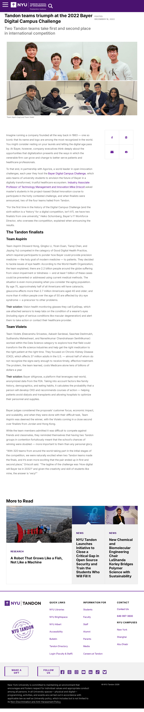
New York (122, 629)
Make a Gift (17, 671)
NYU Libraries (57, 609)
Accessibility (56, 631)
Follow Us (48, 671)
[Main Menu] (5, 4)
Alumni (86, 631)
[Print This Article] (126, 152)
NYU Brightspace (59, 617)
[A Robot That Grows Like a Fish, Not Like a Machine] (39, 524)
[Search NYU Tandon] (50, 6)
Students (87, 609)
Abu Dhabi (122, 644)
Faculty (87, 617)
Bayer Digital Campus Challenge (67, 173)
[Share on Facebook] (112, 137)
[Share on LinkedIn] (126, 137)
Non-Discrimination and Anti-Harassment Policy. (36, 701)
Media (86, 646)
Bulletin (53, 638)
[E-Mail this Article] (112, 152)
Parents (87, 638)
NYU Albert (55, 624)
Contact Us (123, 609)
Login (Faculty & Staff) (61, 653)
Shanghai (122, 637)
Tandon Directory (59, 646)
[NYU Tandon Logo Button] (26, 607)
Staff (85, 624)
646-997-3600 (125, 616)
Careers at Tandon (93, 653)
